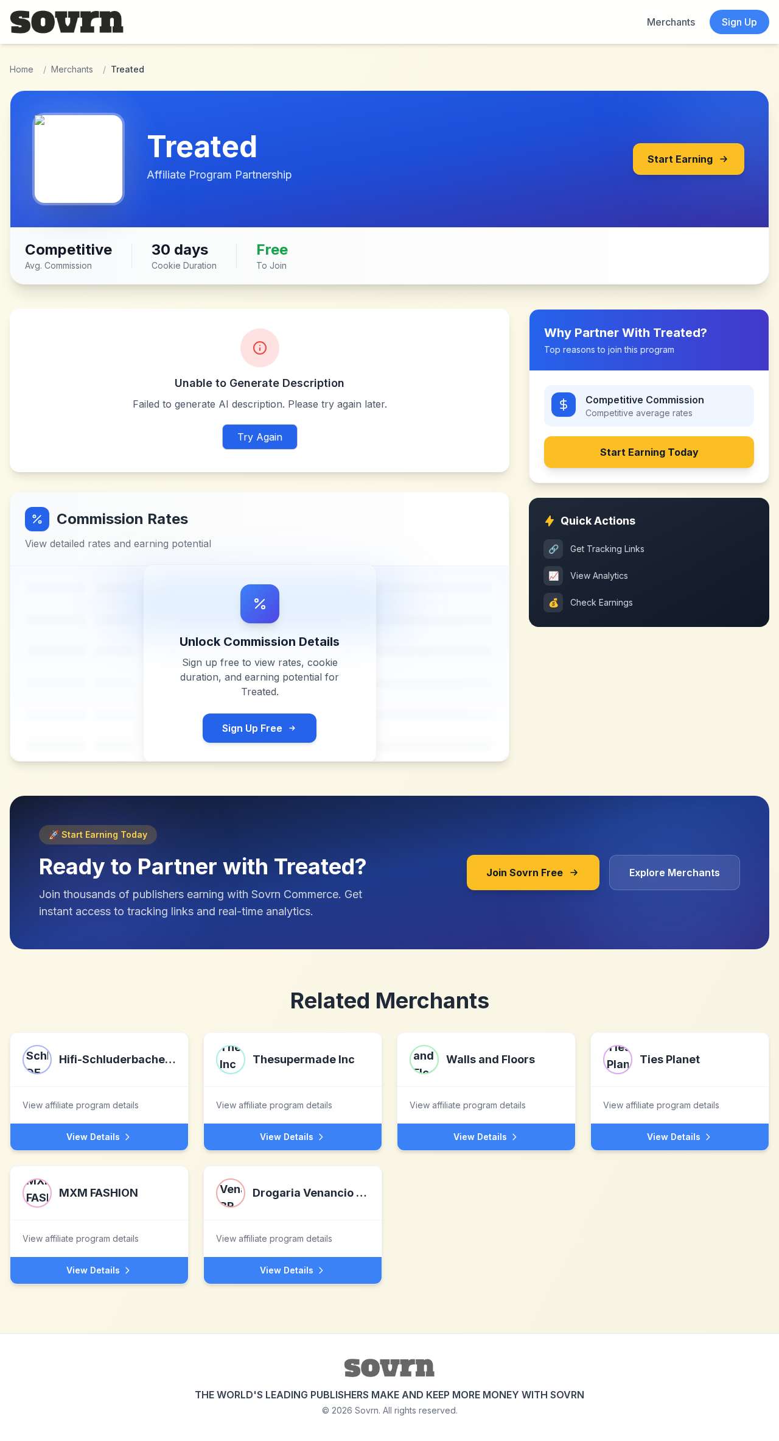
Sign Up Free (252, 728)
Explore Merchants (674, 872)
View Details (93, 1136)
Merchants (671, 22)
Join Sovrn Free (524, 872)
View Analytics (588, 575)
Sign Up (739, 22)
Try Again (259, 437)
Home (21, 69)
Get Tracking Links (596, 548)
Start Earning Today (649, 452)
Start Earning (680, 159)
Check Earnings (591, 602)
